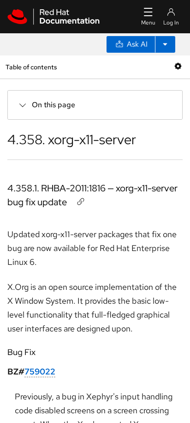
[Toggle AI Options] (165, 44)
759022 (39, 371)
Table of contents (31, 66)
